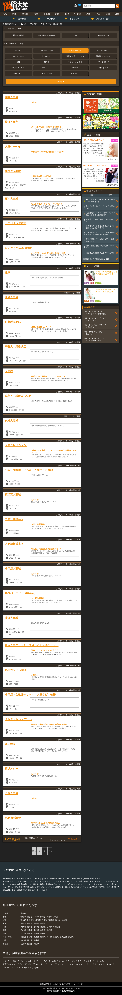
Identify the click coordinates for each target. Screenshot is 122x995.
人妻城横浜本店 (14, 543)
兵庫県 (29, 927)
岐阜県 (29, 923)
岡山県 (23, 930)
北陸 (67, 14)
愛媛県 (36, 934)
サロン (75, 68)
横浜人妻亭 (11, 121)
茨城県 (51, 920)
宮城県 (36, 917)
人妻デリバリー (75, 50)
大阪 (14, 14)
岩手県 (29, 917)
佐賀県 (29, 937)
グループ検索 (47, 18)
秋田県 (43, 917)
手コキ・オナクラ (75, 62)
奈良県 (49, 927)
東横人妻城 (11, 420)
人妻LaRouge (13, 146)
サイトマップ (77, 984)
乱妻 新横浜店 (13, 817)
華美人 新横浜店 (15, 346)
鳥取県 (43, 930)
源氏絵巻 (10, 743)
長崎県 (36, 937)
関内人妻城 (11, 97)
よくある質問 (65, 984)
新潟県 (29, 944)
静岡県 (36, 923)
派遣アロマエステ (103, 56)
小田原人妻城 (13, 568)
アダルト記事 (102, 18)
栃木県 (57, 920)
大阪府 (23, 927)
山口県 (36, 930)
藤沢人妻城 (11, 617)
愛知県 (23, 923)
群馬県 (64, 920)
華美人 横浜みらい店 (18, 395)
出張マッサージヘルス (75, 56)
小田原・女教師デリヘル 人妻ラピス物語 (30, 694)
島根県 (49, 930)
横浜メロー (11, 768)
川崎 (75, 35)
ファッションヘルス (18, 68)
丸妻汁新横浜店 (14, 519)
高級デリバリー (47, 50)
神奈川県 (30, 920)
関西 (88, 14)
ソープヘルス (18, 73)
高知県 (43, 934)
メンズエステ (46, 73)
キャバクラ (75, 73)
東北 (36, 14)
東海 (57, 14)
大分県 (49, 937)
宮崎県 (56, 937)
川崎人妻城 (11, 297)
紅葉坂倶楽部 (13, 321)
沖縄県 (71, 937)
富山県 (23, 940)
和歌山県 (56, 927)
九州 (117, 14)
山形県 (49, 917)
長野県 (36, 944)
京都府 (36, 927)
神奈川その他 (103, 35)
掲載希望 (43, 984)
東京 (5, 14)
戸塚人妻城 (11, 793)
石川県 (29, 940)
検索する (61, 82)
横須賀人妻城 (13, 494)
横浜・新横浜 (18, 35)
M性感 (46, 62)
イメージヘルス (103, 50)
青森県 (23, 917)
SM (18, 62)
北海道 (25, 14)
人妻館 (9, 371)
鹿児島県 (63, 937)
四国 (107, 14)
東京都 (23, 920)
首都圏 (46, 14)
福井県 (36, 940)
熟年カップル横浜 (15, 669)
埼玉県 (38, 920)
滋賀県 (43, 927)
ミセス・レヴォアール (18, 719)
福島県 (56, 917)
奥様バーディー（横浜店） (21, 593)
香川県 (23, 934)
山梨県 (23, 944)
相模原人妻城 (13, 171)
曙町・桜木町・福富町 (47, 35)
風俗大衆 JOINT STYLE (57, 988)
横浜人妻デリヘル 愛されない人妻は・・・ (31, 645)
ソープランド (103, 62)
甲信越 (77, 14)
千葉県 (44, 920)
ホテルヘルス (18, 56)
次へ (50, 851)
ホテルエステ (46, 56)
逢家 (7, 272)
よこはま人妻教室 (15, 223)
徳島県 (29, 934)
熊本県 (43, 937)
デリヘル (18, 50)
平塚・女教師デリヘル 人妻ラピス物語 (29, 469)
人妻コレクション (16, 445)
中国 (98, 14)
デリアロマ (46, 68)
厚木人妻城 (11, 198)
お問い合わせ (53, 984)
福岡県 (23, 937)
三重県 (43, 923)
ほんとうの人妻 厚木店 (19, 247)
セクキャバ (103, 68)
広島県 (29, 930)
